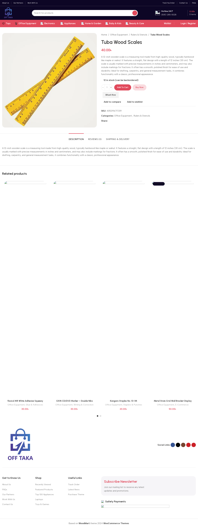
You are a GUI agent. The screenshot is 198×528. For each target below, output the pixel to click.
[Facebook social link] (109, 121)
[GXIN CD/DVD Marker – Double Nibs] (74, 289)
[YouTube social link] (188, 445)
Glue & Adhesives (34, 404)
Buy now (139, 87)
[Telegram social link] (123, 121)
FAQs (4, 489)
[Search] (134, 13)
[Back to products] (190, 34)
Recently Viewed (43, 484)
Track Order (74, 484)
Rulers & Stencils (139, 34)
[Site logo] (8, 12)
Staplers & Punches (132, 404)
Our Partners (8, 494)
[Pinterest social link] (116, 121)
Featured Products (44, 489)
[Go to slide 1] (97, 416)
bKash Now (111, 95)
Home (104, 34)
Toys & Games (42, 504)
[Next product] (194, 34)
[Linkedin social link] (120, 121)
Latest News (74, 489)
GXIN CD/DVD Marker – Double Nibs (74, 401)
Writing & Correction (83, 404)
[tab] (76, 137)
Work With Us (8, 499)
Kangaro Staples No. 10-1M (123, 401)
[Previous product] (187, 34)
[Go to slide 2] (100, 416)
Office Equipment (119, 34)
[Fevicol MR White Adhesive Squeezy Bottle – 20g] (25, 289)
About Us (6, 484)
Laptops (39, 499)
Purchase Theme (76, 494)
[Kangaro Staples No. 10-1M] (124, 289)
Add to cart (122, 87)
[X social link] (113, 121)
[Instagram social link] (183, 445)
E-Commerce (182, 404)
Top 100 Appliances (44, 494)
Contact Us (7, 504)
